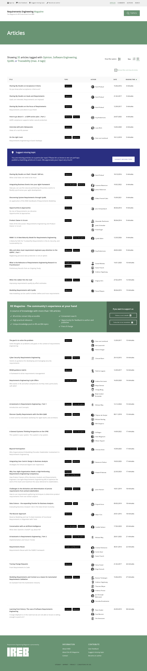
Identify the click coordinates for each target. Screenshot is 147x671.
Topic (66, 79)
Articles (112, 3)
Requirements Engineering (25, 12)
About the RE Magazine (70, 652)
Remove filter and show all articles (127, 70)
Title (11, 79)
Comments (121, 3)
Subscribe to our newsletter (122, 322)
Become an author (94, 656)
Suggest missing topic (123, 159)
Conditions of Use (84, 665)
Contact (65, 656)
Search (137, 3)
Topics (133, 13)
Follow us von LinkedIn (122, 315)
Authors (130, 3)
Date (115, 79)
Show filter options (111, 59)
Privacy (73, 665)
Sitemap (58, 665)
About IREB (66, 649)
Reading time (130, 79)
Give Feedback (93, 649)
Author (93, 79)
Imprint (65, 665)
